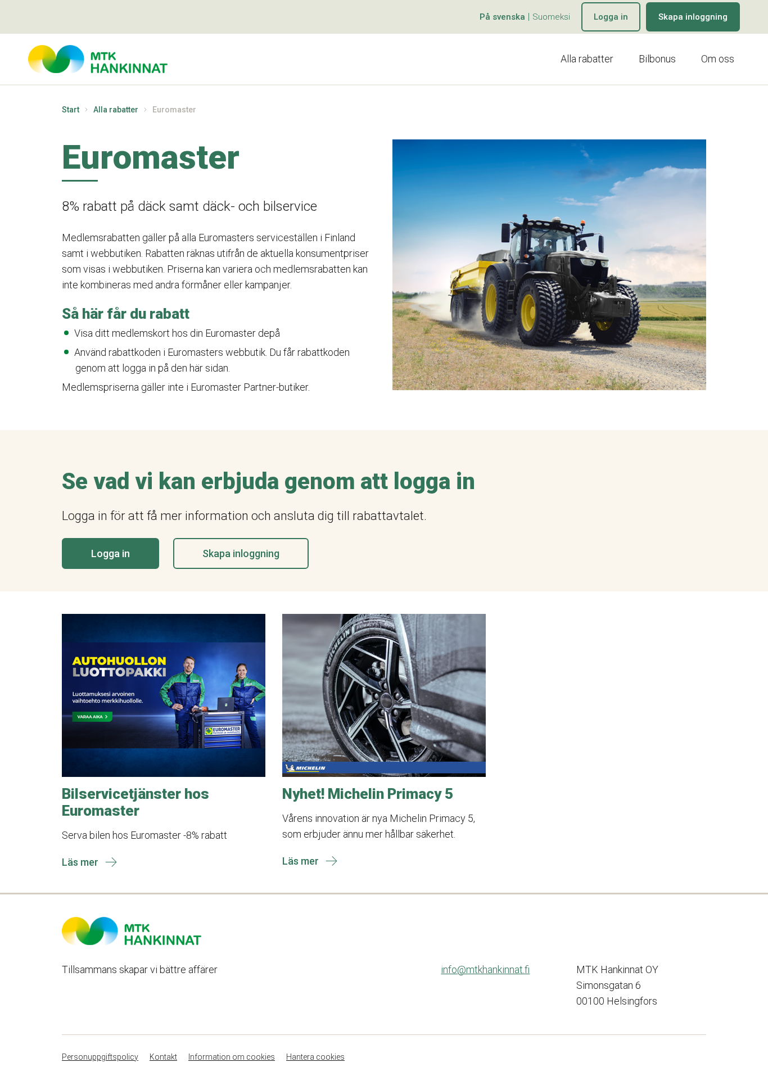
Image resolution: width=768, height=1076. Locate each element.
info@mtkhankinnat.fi (485, 969)
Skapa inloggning (693, 17)
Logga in (611, 17)
